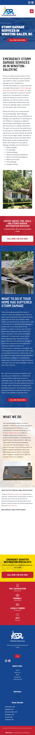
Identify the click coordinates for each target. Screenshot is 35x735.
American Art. (13, 505)
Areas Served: (17, 702)
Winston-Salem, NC (16, 494)
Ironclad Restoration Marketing (21, 732)
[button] (32, 11)
